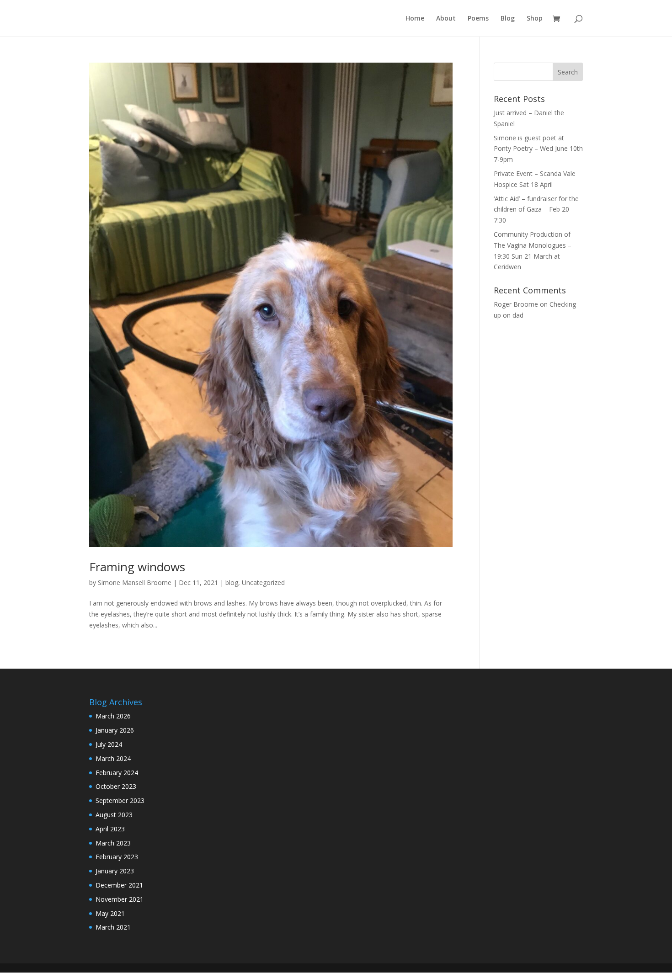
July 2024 (109, 744)
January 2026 (115, 730)
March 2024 (113, 758)
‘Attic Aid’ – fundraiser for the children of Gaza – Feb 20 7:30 (536, 209)
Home (414, 18)
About (446, 18)
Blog (508, 18)
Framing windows (137, 566)
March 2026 (113, 716)
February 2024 (117, 772)
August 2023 (114, 814)
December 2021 (119, 885)
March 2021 (113, 927)
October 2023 (116, 786)
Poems (478, 18)
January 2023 (115, 871)
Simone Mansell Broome (134, 582)
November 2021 (120, 899)
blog (231, 582)
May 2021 (110, 913)
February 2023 (117, 856)
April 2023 (110, 828)
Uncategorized (263, 582)
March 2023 (113, 843)
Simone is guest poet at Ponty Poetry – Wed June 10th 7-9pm (538, 148)
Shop (535, 18)
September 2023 (120, 800)
